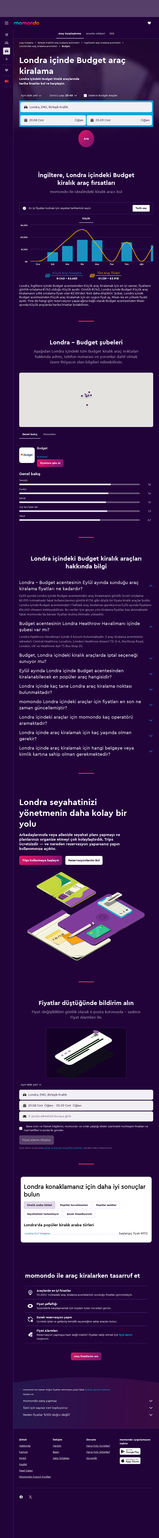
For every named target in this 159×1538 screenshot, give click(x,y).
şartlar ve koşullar (53, 1148)
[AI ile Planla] (7, 59)
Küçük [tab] (86, 218)
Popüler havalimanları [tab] (74, 1205)
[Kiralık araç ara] (7, 51)
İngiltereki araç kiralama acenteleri (102, 43)
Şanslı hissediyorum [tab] (79, 1214)
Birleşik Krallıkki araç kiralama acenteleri (59, 43)
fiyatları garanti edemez (97, 1390)
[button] (6, 23)
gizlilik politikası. (74, 1148)
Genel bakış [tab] (29, 434)
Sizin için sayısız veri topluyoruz (45, 1407)
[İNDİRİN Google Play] (130, 1451)
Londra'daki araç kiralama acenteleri (38, 46)
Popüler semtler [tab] (106, 1205)
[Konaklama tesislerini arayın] (7, 43)
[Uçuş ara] (7, 35)
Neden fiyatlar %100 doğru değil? (46, 1414)
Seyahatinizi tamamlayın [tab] (43, 1214)
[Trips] (7, 70)
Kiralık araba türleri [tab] (39, 1205)
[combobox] (31, 95)
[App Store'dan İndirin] (130, 1460)
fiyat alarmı (125, 1335)
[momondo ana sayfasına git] (26, 23)
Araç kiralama (26, 43)
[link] (50, 463)
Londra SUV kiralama (37, 1233)
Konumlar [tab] (49, 434)
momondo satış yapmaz (40, 1400)
